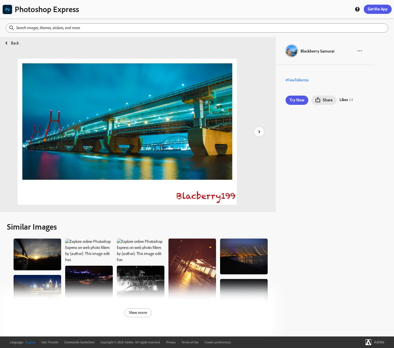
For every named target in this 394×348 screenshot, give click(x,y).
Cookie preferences (217, 342)
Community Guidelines (79, 342)
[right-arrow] (259, 132)
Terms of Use (190, 342)
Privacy (171, 342)
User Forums (49, 342)
